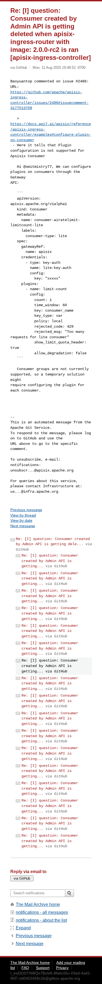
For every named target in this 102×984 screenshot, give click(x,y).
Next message (22, 526)
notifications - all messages (42, 912)
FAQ (25, 968)
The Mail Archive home (38, 904)
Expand (23, 928)
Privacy (62, 968)
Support (43, 968)
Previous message (26, 510)
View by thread (23, 515)
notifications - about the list (41, 920)
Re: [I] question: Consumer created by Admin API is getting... (49, 560)
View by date (21, 520)
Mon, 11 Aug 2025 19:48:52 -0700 (59, 68)
